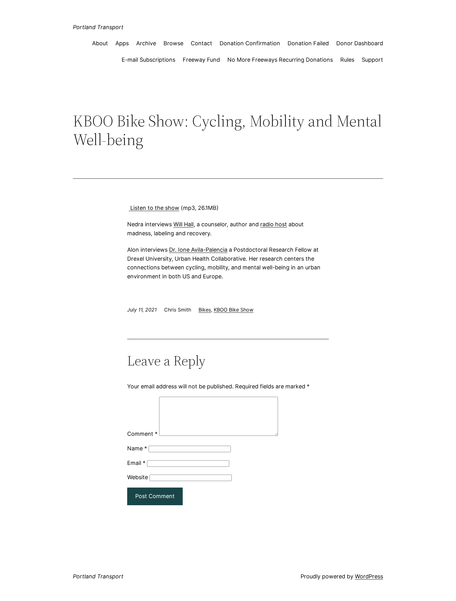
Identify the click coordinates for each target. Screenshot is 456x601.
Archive (146, 43)
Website (137, 477)
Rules (347, 59)
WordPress (369, 576)
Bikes (205, 310)
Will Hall (183, 224)
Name (137, 448)
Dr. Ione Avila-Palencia (198, 249)
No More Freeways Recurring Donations (280, 59)
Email (136, 463)
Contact (201, 43)
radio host (273, 224)
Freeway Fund (201, 59)
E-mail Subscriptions (148, 59)
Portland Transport (98, 27)
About (100, 43)
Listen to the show (154, 208)
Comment (142, 434)
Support (372, 59)
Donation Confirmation (250, 43)
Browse (173, 43)
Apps (122, 43)
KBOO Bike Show (233, 310)
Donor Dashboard (359, 43)
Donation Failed (308, 43)
